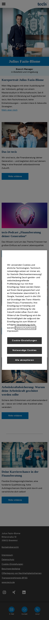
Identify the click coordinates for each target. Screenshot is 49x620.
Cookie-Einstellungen (24, 340)
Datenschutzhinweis (26, 327)
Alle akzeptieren (24, 360)
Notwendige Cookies (24, 350)
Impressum (12, 330)
